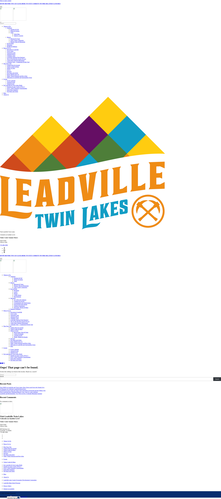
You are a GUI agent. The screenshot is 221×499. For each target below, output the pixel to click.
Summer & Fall (14, 29)
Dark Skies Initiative (12, 90)
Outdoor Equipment (19, 306)
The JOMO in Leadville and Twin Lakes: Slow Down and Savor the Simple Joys (22, 387)
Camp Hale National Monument (15, 60)
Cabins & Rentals (18, 334)
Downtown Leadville (13, 49)
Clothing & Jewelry (19, 301)
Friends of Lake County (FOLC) (16, 87)
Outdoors (9, 28)
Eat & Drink (10, 43)
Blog (4, 93)
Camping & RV (18, 335)
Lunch (15, 292)
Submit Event (10, 84)
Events (5, 79)
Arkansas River (11, 54)
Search (2, 376)
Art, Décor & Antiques (20, 300)
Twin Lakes (10, 51)
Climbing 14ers (11, 56)
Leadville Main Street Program (11, 483)
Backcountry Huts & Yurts (21, 332)
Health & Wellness (12, 46)
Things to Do (7, 26)
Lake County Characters (17, 40)
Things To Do (7, 441)
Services (9, 71)
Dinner (16, 293)
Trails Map (17, 34)
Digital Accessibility (8, 489)
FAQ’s (9, 70)
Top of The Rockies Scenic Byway (16, 59)
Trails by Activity (18, 35)
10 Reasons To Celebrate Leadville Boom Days (13, 389)
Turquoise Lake (11, 53)
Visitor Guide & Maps (13, 66)
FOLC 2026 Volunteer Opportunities (17, 88)
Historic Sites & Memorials (17, 42)
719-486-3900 (4, 245)
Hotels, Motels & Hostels (21, 337)
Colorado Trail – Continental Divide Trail (18, 62)
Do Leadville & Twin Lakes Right (12, 85)
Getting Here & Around (13, 65)
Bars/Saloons (17, 296)
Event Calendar (11, 80)
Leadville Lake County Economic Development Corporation (20, 480)
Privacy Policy (7, 486)
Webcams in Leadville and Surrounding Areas (19, 77)
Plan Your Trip (7, 63)
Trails (11, 32)
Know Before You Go (13, 74)
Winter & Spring (14, 31)
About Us (6, 94)
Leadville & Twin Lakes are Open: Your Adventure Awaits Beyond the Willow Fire (22, 390)
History (9, 37)
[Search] (4, 363)
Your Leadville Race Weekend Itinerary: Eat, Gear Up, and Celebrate (19, 392)
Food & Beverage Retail (20, 304)
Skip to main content (5, 0)
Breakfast (16, 290)
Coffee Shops (17, 295)
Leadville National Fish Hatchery (16, 57)
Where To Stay (11, 68)
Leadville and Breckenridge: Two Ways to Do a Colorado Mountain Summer (21, 393)
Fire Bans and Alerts (12, 73)
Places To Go (7, 48)
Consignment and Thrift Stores (22, 303)
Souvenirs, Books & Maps (21, 307)
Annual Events (11, 82)
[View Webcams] (0, 363)
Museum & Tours (15, 39)
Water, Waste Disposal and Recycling (17, 76)
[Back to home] (13, 20)
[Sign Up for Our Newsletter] (2, 363)
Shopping (9, 45)
